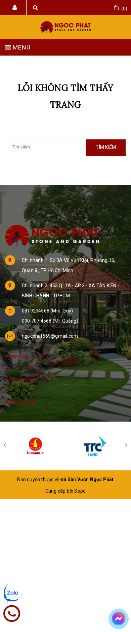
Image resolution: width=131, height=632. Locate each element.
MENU (21, 47)
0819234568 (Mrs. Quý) (47, 310)
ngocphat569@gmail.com (50, 336)
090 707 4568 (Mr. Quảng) (50, 321)
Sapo (80, 491)
